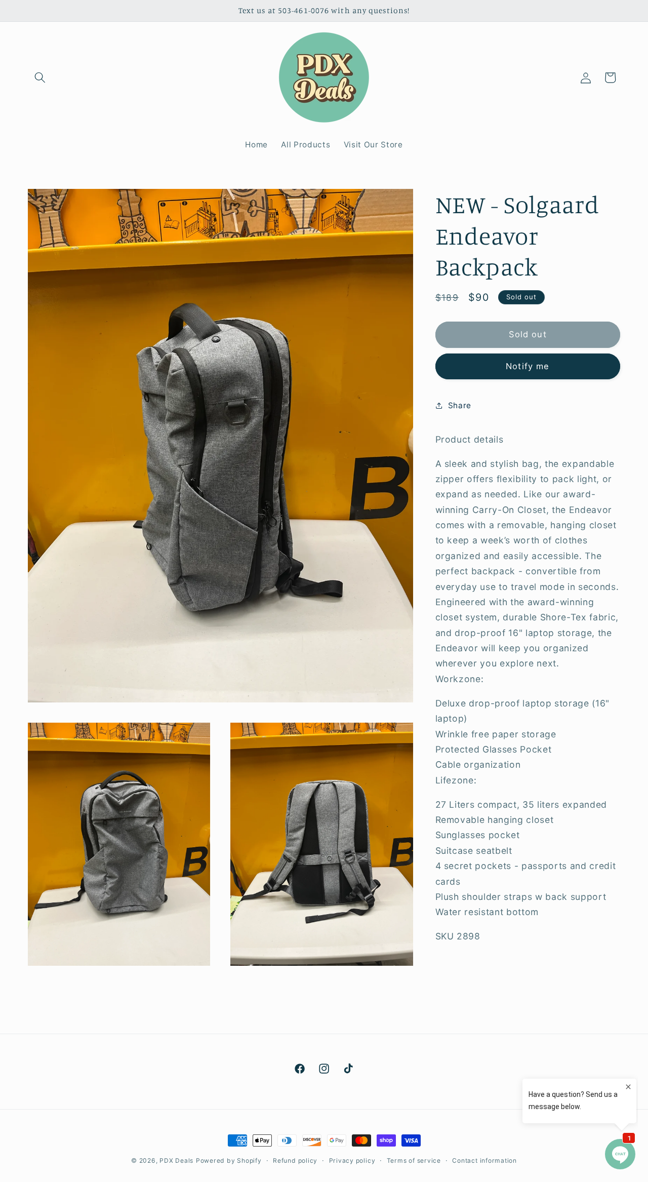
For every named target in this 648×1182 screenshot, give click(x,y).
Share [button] (459, 405)
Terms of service (414, 1160)
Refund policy (295, 1160)
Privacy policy (352, 1160)
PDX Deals (176, 1160)
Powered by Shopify (229, 1160)
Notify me (527, 366)
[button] (40, 77)
